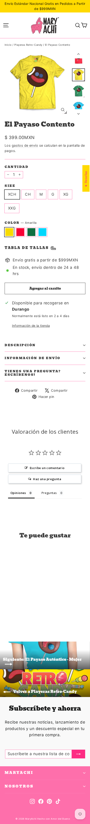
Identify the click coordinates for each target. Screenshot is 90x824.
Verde (31, 232)
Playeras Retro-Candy (28, 44)
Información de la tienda (31, 325)
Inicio (8, 44)
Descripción (20, 345)
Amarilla (9, 232)
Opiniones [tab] (18, 493)
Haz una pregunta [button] (47, 479)
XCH (12, 194)
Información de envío (32, 358)
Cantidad (16, 167)
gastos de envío (25, 145)
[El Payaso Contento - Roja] (12, 619)
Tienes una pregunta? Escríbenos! (33, 373)
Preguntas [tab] (49, 493)
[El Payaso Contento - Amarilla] (7, 619)
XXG (12, 208)
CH (28, 194)
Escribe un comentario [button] (47, 468)
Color (21, 223)
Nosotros (19, 786)
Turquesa (42, 232)
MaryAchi (19, 773)
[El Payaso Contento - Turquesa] (22, 619)
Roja (20, 232)
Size (10, 186)
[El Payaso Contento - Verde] (17, 619)
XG (66, 194)
